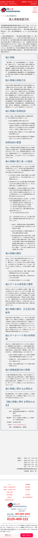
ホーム (2, 16)
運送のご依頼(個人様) (9, 487)
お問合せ (9, 497)
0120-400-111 (13, 4)
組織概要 (27, 484)
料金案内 (27, 489)
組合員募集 (9, 494)
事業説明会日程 (9, 500)
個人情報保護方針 (28, 497)
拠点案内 (27, 487)
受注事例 (27, 494)
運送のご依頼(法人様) (9, 489)
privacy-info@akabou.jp (19, 424)
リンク (28, 492)
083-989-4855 (10, 2)
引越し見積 (9, 492)
